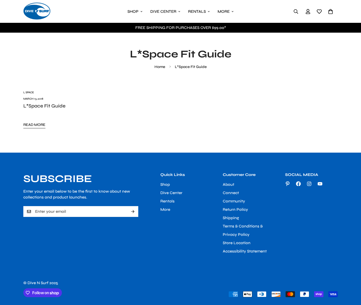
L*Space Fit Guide (44, 106)
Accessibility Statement (245, 251)
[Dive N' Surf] (36, 11)
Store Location (236, 242)
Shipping (231, 217)
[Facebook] (298, 183)
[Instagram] (309, 183)
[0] (330, 11)
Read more (34, 124)
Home (159, 67)
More (224, 11)
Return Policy (235, 209)
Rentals (197, 11)
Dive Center (163, 11)
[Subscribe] (132, 211)
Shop (133, 11)
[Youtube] (320, 183)
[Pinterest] (287, 183)
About (228, 184)
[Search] (296, 11)
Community (234, 201)
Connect (231, 192)
